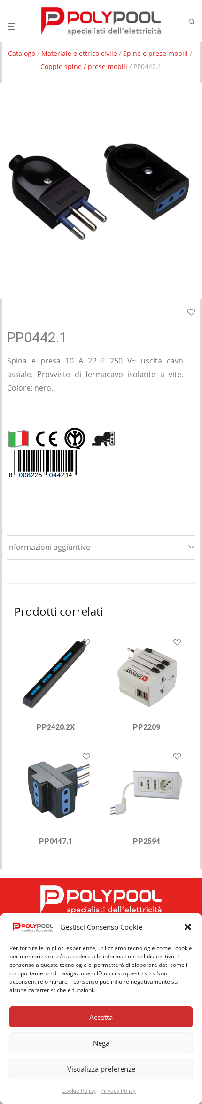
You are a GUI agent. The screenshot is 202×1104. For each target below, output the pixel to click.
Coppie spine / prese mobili (83, 66)
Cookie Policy (79, 1091)
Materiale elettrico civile (79, 53)
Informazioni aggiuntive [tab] (48, 547)
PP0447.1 (55, 841)
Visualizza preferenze (101, 1068)
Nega (101, 1043)
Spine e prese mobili (155, 53)
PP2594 (146, 841)
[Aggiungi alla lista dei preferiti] (86, 643)
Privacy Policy (118, 1091)
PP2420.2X (56, 727)
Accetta (101, 1017)
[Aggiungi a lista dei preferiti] (191, 313)
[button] (188, 927)
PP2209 (146, 727)
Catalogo (21, 53)
